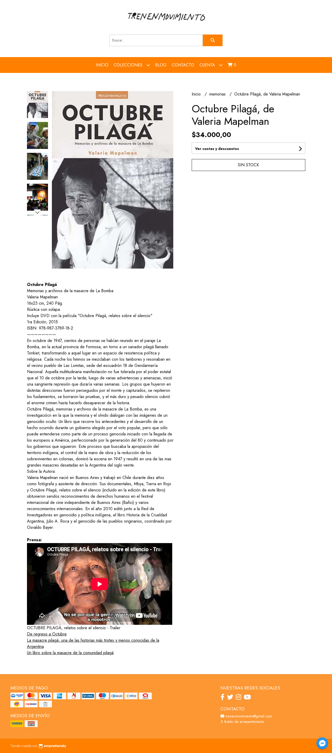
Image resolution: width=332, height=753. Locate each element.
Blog (161, 65)
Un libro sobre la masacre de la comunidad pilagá (70, 653)
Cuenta (207, 65)
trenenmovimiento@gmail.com (248, 716)
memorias (218, 94)
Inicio (102, 65)
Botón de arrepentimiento (243, 721)
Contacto (183, 65)
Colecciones (129, 65)
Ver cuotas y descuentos (217, 148)
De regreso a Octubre (47, 634)
